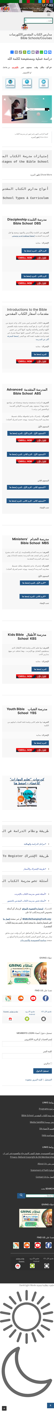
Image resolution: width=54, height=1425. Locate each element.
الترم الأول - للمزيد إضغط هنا (35, 251)
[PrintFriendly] (25, 52)
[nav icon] (49, 15)
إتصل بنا (6, 918)
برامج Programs (46, 1108)
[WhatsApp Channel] (32, 1)
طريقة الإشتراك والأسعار (34, 868)
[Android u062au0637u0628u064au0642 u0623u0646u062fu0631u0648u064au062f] (24, 1)
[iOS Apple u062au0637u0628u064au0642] (20, 1)
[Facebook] (50, 52)
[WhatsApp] (41, 52)
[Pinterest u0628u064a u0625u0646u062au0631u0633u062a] (28, 1)
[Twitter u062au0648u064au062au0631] (39, 1)
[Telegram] (29, 52)
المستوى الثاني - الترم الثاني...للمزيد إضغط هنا (27, 501)
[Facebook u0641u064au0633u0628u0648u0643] (51, 1)
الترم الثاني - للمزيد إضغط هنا (35, 276)
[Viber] (37, 52)
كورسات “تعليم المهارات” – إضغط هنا (27, 781)
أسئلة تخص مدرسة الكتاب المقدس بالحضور (26, 900)
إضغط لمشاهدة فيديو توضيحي (23, 236)
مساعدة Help (48, 1135)
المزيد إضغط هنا (40, 669)
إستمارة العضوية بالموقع (32, 908)
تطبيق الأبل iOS (46, 1011)
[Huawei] (16, 1)
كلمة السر (47, 1051)
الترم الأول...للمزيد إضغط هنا (33, 583)
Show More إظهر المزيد (39, 137)
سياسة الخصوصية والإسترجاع (33, 940)
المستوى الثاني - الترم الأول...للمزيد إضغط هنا (27, 487)
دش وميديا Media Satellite (42, 1122)
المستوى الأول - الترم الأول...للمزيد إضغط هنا (27, 433)
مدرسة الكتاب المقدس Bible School (37, 1115)
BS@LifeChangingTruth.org (37, 918)
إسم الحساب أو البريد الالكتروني (38, 1039)
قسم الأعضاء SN (46, 1128)
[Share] (12, 52)
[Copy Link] (20, 52)
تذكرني (47, 1063)
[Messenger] (46, 52)
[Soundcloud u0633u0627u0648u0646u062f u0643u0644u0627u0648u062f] (43, 1)
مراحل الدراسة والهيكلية (34, 843)
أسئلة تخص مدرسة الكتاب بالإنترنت (29, 894)
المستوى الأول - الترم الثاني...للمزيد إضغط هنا (27, 454)
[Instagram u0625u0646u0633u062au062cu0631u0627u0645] (35, 1)
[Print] (16, 52)
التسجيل (48, 1079)
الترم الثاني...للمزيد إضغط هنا (33, 596)
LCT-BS (47, 5)
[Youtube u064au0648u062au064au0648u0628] (47, 1)
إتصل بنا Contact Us (45, 1176)
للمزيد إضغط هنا (40, 354)
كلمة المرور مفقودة (33, 1079)
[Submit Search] (25, 21)
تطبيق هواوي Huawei (10, 1011)
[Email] (33, 52)
